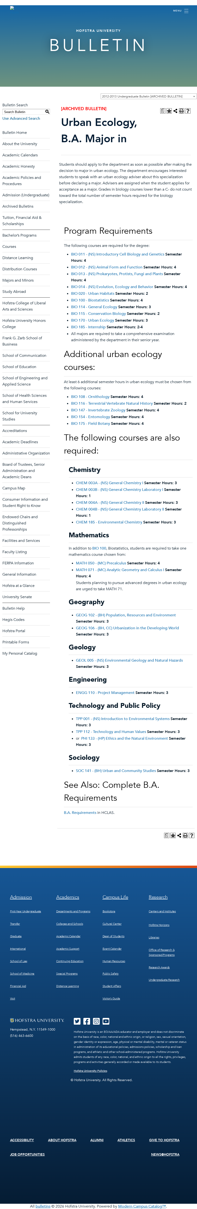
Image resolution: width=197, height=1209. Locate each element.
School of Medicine (22, 974)
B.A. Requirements (80, 812)
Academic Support (67, 949)
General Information (19, 574)
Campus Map (13, 488)
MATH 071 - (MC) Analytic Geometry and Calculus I (120, 570)
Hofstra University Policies (90, 1071)
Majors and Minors (18, 280)
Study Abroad (14, 291)
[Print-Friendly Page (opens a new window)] (181, 111)
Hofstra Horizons (159, 925)
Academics (67, 897)
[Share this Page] (175, 111)
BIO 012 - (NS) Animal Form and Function (106, 267)
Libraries (154, 937)
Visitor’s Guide (111, 998)
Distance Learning (17, 258)
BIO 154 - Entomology (90, 417)
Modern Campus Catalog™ (142, 1206)
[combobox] (149, 96)
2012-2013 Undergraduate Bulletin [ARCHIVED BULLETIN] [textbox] (142, 96)
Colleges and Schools (69, 924)
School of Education (19, 366)
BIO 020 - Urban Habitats (92, 293)
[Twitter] (77, 1023)
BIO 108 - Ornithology (90, 396)
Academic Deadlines (20, 442)
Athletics (126, 1140)
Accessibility (22, 1140)
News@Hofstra (165, 1154)
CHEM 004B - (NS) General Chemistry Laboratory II (120, 509)
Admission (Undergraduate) (25, 195)
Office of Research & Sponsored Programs (162, 952)
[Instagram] (96, 1023)
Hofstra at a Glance (18, 585)
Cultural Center (112, 924)
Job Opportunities (27, 1154)
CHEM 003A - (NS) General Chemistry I (109, 483)
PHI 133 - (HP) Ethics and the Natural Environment (124, 738)
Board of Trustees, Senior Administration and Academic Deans (23, 471)
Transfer (15, 924)
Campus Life (115, 897)
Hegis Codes (13, 619)
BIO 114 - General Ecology (94, 307)
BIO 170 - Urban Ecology (92, 320)
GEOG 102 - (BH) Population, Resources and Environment (126, 615)
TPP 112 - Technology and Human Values (111, 731)
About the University (19, 144)
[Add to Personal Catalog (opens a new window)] (169, 111)
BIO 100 (99, 548)
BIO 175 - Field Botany (90, 423)
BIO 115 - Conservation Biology (98, 313)
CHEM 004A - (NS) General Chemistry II (110, 502)
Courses (9, 246)
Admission (21, 897)
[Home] (14, 10)
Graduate (16, 936)
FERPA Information (18, 563)
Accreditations (14, 430)
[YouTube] (106, 1023)
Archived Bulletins (17, 206)
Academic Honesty (18, 166)
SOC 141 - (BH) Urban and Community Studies (116, 770)
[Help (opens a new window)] (188, 111)
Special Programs (67, 974)
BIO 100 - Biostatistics (90, 300)
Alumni (97, 1140)
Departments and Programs (73, 911)
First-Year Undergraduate (25, 911)
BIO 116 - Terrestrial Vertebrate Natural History (112, 403)
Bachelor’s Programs (19, 235)
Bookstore (109, 911)
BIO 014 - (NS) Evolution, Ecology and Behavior (112, 286)
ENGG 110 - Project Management (105, 692)
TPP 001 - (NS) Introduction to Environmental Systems (123, 718)
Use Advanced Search (21, 118)
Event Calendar (112, 949)
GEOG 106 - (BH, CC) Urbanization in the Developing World (127, 628)
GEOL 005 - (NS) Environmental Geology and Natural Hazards (129, 660)
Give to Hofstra (164, 1140)
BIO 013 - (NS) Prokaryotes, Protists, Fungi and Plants (117, 274)
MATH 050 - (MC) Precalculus (101, 563)
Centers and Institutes (162, 911)
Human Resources (114, 961)
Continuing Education (69, 961)
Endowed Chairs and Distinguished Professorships (20, 523)
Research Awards (159, 967)
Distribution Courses (19, 269)
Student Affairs (112, 986)
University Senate (17, 597)
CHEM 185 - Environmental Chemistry (109, 522)
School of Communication (24, 355)
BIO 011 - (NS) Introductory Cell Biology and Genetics (117, 254)
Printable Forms (15, 642)
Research (158, 897)
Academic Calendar (68, 936)
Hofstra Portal (13, 631)
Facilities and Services (21, 540)
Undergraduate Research (164, 980)
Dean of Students (113, 936)
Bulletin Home (14, 132)
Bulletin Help (13, 608)
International (18, 949)
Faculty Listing (14, 552)
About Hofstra (62, 1140)
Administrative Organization (26, 453)
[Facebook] (86, 1023)
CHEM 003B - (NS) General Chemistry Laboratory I (119, 489)
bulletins (43, 1206)
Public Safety (111, 974)
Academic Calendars (20, 155)
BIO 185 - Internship (88, 327)
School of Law (18, 961)
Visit (12, 998)
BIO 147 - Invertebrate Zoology (98, 410)
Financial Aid (18, 986)
